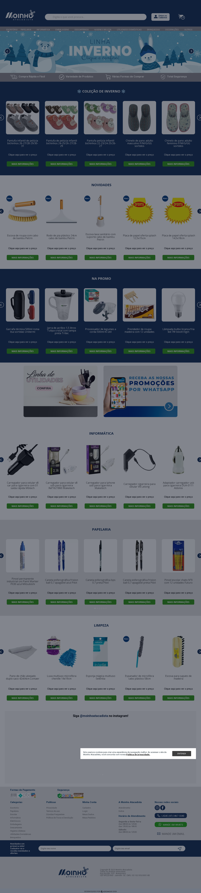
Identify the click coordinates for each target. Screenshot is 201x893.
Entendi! (181, 753)
